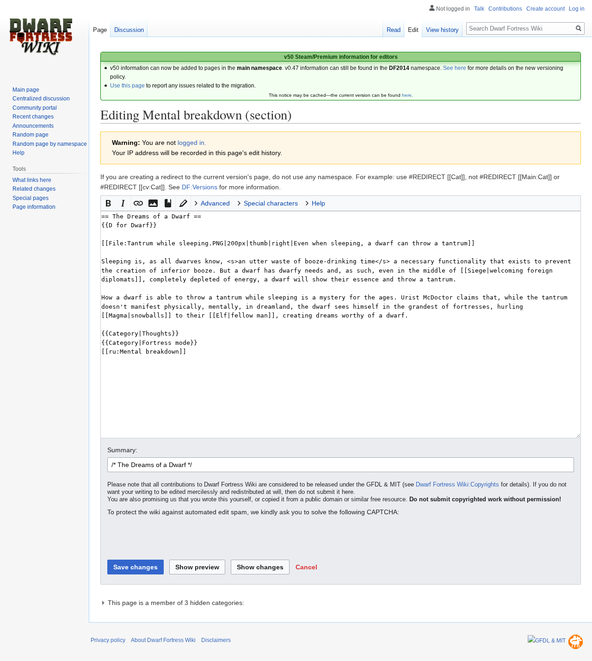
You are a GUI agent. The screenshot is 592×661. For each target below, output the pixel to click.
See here (454, 68)
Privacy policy (108, 640)
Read (394, 29)
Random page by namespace (49, 144)
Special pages (30, 198)
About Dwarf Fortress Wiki (163, 640)
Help (18, 153)
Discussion (129, 29)
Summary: (122, 450)
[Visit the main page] (41, 37)
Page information (34, 207)
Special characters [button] (271, 203)
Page (100, 29)
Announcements (33, 126)
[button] (108, 203)
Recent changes (33, 116)
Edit (413, 29)
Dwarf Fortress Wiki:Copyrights (457, 484)
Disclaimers (216, 640)
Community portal (34, 108)
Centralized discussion (41, 98)
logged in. (192, 142)
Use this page (127, 85)
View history (442, 29)
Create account (545, 9)
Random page (30, 134)
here (407, 95)
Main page (25, 90)
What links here (31, 180)
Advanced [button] (215, 203)
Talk (479, 9)
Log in (577, 9)
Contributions (505, 9)
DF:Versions (199, 187)
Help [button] (318, 203)
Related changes (34, 189)
